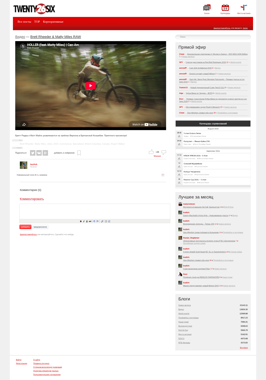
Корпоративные (53, 21)
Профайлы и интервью (228, 113)
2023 (56, 144)
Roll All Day (229, 207)
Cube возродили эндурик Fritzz (196, 269)
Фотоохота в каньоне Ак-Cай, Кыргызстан (201, 207)
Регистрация (21, 363)
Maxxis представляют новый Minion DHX (201, 286)
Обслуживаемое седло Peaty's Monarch (203, 107)
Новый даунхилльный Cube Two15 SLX (207, 88)
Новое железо (188, 57)
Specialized (78, 144)
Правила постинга (41, 363)
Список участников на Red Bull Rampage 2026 (206, 62)
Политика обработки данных (45, 371)
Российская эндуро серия (194, 243)
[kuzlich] (23, 168)
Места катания (184, 334)
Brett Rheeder (27, 144)
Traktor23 (183, 88)
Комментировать (32, 199)
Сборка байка (236, 252)
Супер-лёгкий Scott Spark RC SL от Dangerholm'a (204, 252)
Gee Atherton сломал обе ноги (200, 113)
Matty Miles (40, 144)
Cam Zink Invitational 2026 (200, 68)
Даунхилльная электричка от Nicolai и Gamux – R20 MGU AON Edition (217, 54)
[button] (80, 221)
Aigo (181, 93)
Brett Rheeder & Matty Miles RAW (55, 37)
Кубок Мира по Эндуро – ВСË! (199, 93)
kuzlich (186, 212)
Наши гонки (227, 277)
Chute (181, 54)
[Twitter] (32, 153)
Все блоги (244, 348)
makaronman (189, 204)
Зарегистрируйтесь (222, 28)
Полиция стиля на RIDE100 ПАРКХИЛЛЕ (201, 277)
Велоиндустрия (185, 326)
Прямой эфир (192, 47)
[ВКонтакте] (39, 153)
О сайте (36, 360)
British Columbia (93, 144)
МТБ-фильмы (184, 343)
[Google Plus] (45, 153)
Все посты (24, 21)
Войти (18, 360)
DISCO (181, 339)
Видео (20, 37)
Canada (106, 144)
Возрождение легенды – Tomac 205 (198, 224)
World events (235, 62)
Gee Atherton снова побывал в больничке (201, 232)
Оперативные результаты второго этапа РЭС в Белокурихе (209, 241)
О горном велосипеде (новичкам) (47, 367)
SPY (181, 62)
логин (245, 28)
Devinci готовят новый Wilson (202, 74)
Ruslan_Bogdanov (191, 238)
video (49, 144)
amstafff (183, 68)
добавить (25, 227)
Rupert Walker (118, 144)
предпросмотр (40, 227)
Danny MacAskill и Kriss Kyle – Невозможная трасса (205, 215)
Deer (181, 99)
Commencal (65, 144)
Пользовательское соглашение (47, 375)
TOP (37, 21)
